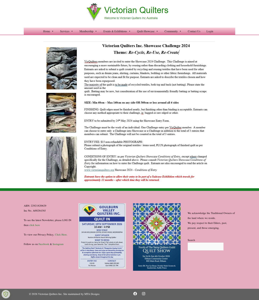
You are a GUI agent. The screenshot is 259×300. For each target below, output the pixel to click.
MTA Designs (92, 294)
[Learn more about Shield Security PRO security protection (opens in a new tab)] (6, 294)
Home (46, 31)
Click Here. (61, 234)
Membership (86, 31)
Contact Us (194, 31)
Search (191, 240)
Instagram (58, 244)
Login (209, 31)
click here (34, 225)
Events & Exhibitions (115, 31)
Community (171, 31)
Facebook (44, 244)
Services (64, 31)
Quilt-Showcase (146, 31)
